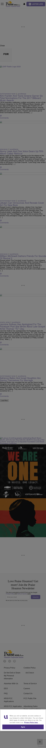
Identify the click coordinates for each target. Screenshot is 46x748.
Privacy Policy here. (31, 722)
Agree (23, 727)
